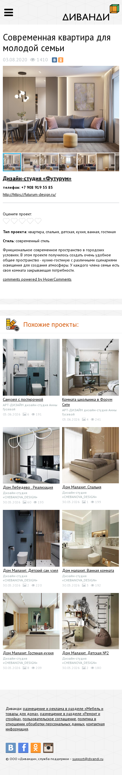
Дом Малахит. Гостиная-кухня (28, 652)
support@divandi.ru (87, 759)
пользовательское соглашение (49, 718)
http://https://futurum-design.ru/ (29, 194)
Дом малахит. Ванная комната (88, 570)
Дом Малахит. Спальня (81, 487)
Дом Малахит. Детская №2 (85, 652)
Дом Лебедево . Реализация (28, 487)
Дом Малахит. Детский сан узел (30, 570)
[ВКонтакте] (54, 59)
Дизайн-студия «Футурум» (37, 178)
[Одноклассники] (60, 59)
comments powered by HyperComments (37, 279)
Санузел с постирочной (23, 399)
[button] (114, 70)
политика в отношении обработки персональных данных (51, 721)
